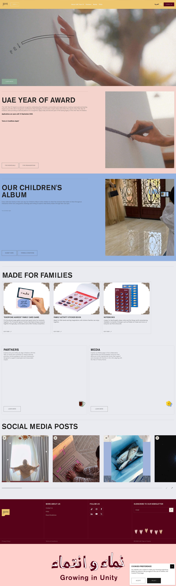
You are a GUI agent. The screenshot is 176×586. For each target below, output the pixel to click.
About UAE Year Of (77, 4)
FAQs (100, 4)
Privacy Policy (6, 541)
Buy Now (6, 331)
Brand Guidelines (51, 515)
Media (95, 4)
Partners (88, 4)
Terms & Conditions (52, 541)
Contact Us (169, 4)
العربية (157, 4)
